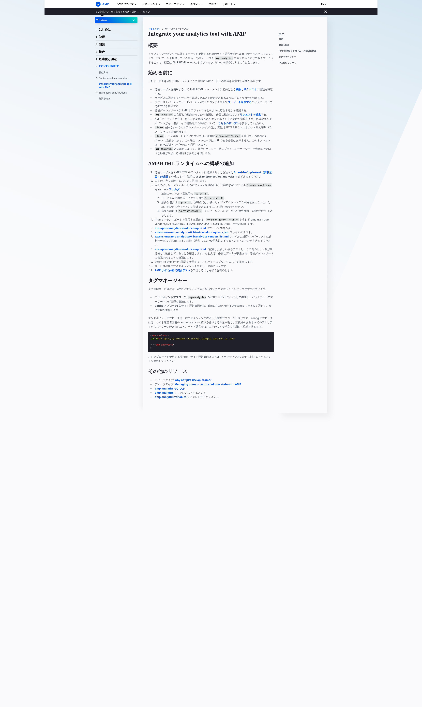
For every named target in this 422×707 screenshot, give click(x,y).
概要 (281, 39)
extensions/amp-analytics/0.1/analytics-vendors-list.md (192, 236)
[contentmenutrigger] (301, 35)
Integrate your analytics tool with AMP (115, 85)
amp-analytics (164, 392)
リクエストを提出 (250, 114)
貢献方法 (103, 72)
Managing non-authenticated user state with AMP (208, 384)
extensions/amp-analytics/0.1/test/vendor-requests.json (192, 232)
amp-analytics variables (170, 397)
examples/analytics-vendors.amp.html (180, 228)
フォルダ (174, 189)
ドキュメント (150, 4)
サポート (227, 4)
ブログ (212, 4)
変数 (238, 89)
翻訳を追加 (104, 98)
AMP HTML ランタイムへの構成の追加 (297, 50)
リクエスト (250, 89)
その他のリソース (287, 62)
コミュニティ (174, 4)
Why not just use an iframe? (193, 380)
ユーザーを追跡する (240, 102)
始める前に (284, 44)
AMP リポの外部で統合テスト (172, 270)
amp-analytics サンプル (170, 388)
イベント (195, 4)
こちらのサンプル (228, 123)
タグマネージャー (287, 56)
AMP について (125, 4)
